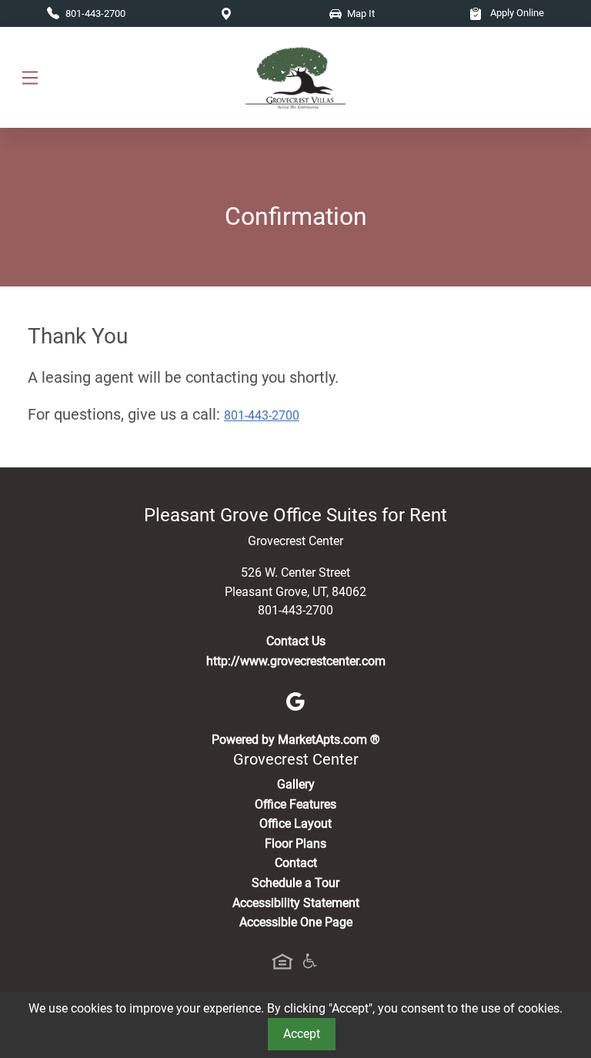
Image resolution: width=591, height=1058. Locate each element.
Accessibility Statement (295, 903)
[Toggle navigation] (30, 77)
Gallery (296, 784)
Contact (296, 862)
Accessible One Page (295, 922)
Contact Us (296, 641)
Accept (301, 1033)
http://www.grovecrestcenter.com (296, 661)
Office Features (295, 804)
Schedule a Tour (295, 883)
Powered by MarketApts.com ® (296, 739)
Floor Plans (295, 843)
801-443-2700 (261, 415)
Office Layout (295, 823)
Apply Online (516, 12)
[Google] (295, 700)
